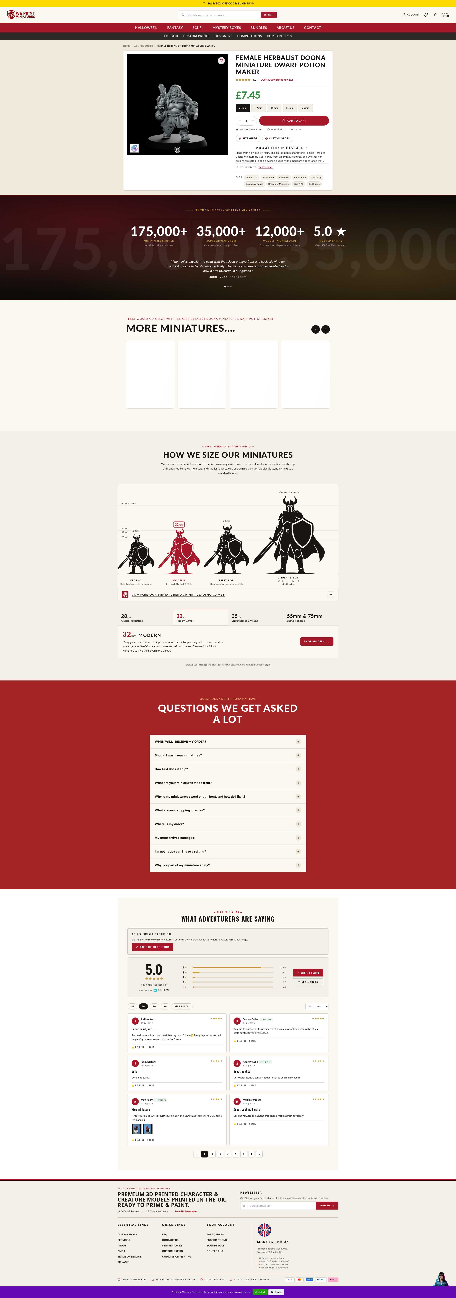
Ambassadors (127, 1234)
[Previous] (315, 329)
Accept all (260, 1292)
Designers (223, 36)
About (122, 1245)
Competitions (249, 36)
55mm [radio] (290, 107)
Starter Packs (172, 1245)
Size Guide (250, 138)
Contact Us (170, 1239)
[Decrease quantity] (240, 121)
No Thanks (276, 1292)
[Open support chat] (441, 1282)
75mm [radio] (305, 107)
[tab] (225, 286)
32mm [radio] (258, 107)
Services (124, 1239)
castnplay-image (254, 184)
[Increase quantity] (253, 121)
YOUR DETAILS (215, 1245)
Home (126, 46)
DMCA (121, 1251)
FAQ (164, 1234)
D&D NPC (299, 184)
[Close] (453, 1289)
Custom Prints (196, 36)
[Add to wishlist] (221, 61)
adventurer (268, 177)
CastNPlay (266, 167)
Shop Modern (314, 641)
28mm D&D (252, 177)
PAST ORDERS (215, 1234)
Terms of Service (130, 1256)
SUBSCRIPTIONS (217, 1239)
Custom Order (279, 138)
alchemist (284, 177)
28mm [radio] (243, 107)
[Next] (325, 329)
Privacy (123, 1262)
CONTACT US (215, 1251)
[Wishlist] (425, 14)
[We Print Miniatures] (21, 14)
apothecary (300, 177)
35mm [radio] (274, 107)
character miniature (278, 184)
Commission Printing (176, 1256)
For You (171, 36)
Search (268, 14)
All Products (143, 46)
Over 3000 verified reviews (277, 79)
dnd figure (314, 184)
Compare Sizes (279, 36)
